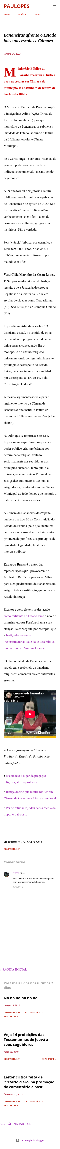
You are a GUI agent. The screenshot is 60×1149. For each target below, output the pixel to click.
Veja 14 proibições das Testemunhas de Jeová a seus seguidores (26, 1039)
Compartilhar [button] (12, 849)
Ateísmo (22, 14)
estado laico (32, 842)
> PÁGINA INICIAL (13, 969)
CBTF (16, 873)
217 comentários (33, 1101)
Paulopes (16, 6)
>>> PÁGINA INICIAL (15, 1124)
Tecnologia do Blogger (31, 1140)
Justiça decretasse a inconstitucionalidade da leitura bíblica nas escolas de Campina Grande (29, 641)
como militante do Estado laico (24, 616)
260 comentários (33, 1012)
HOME (7, 14)
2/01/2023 (18, 887)
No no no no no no (21, 997)
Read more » (11, 1016)
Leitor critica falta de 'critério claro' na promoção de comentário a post (29, 1081)
